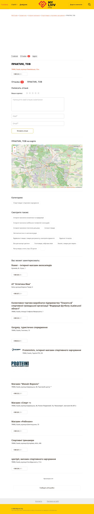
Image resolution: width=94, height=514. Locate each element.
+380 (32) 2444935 (20, 74)
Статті (13, 4)
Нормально (31, 93)
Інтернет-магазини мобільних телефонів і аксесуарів (31, 223)
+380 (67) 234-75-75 (19, 294)
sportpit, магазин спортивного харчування (33, 459)
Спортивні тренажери (22, 440)
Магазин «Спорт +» (21, 402)
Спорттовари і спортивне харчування (53, 15)
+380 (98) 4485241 (20, 469)
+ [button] (14, 147)
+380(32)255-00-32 (19, 341)
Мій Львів (14, 15)
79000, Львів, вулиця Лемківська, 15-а (25, 69)
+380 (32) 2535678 (20, 431)
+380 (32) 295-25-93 (19, 393)
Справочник (23, 15)
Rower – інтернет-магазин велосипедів (31, 265)
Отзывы (23, 56)
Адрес (34, 56)
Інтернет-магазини (34, 15)
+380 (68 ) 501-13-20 (20, 412)
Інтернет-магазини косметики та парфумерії (28, 218)
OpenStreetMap (70, 187)
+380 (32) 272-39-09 (19, 318)
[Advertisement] (47, 35)
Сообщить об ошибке (47, 488)
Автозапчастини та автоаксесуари (25, 233)
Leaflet (62, 187)
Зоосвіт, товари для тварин (67, 243)
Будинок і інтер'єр (65, 238)
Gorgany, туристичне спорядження (29, 327)
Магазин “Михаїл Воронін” (25, 384)
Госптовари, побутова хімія (44, 243)
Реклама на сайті (53, 501)
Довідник (23, 4)
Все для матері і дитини (21, 243)
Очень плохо (25, 93)
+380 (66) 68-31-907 (19, 275)
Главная (14, 56)
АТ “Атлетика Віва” (21, 284)
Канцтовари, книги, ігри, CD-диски (25, 249)
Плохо (28, 93)
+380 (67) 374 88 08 (19, 450)
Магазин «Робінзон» (22, 421)
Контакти (38, 501)
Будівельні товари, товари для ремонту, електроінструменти (34, 238)
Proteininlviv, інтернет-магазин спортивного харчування (51, 350)
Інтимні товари (50, 228)
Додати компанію (76, 4)
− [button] (14, 151)
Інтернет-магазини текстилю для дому (26, 228)
